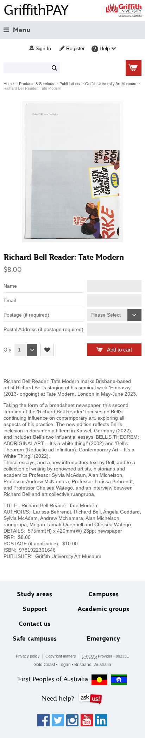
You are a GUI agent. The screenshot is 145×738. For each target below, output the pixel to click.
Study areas (34, 594)
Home (9, 84)
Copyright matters (60, 656)
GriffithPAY (36, 10)
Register (75, 48)
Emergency (103, 639)
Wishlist (47, 350)
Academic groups (103, 609)
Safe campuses (35, 639)
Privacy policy (28, 656)
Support (35, 609)
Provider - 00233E (105, 656)
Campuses (103, 594)
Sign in (42, 48)
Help (104, 48)
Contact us (34, 624)
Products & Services (36, 84)
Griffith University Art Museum (110, 84)
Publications (69, 84)
